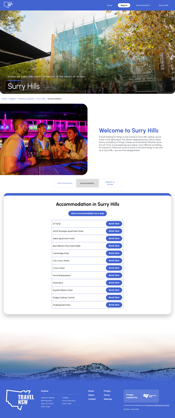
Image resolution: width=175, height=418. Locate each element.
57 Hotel (56, 223)
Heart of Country (47, 404)
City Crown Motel (61, 260)
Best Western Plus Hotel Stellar (66, 246)
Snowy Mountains (68, 401)
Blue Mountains (46, 401)
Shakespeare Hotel (61, 305)
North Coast (45, 407)
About (91, 395)
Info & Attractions (65, 183)
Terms (107, 395)
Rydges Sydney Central (63, 297)
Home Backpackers (62, 275)
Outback (65, 398)
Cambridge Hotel (61, 253)
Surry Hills (41, 99)
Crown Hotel (58, 268)
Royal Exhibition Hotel (62, 290)
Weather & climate (110, 183)
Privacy (107, 391)
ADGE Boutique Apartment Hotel (68, 231)
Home (109, 5)
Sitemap (108, 399)
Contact (92, 399)
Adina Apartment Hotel (63, 238)
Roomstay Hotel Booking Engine (157, 405)
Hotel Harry (58, 282)
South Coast (66, 404)
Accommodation (143, 5)
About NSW (163, 5)
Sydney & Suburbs (26, 99)
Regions (124, 5)
